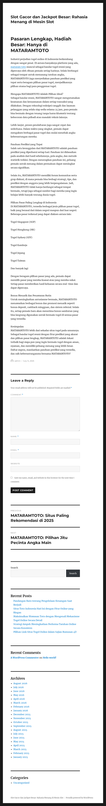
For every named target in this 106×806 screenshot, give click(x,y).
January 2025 (20, 757)
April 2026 (19, 698)
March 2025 (19, 749)
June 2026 (19, 691)
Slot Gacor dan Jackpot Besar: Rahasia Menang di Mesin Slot (49, 19)
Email (15, 450)
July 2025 (18, 733)
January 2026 (20, 710)
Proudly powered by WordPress (79, 798)
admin (17, 361)
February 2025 (21, 753)
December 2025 (22, 714)
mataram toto (18, 66)
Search (14, 567)
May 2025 (18, 741)
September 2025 (22, 726)
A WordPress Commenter (25, 657)
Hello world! (49, 657)
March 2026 (20, 702)
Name (15, 436)
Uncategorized (21, 782)
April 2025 (19, 745)
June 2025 (18, 737)
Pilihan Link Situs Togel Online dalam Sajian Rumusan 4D (44, 631)
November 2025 (22, 718)
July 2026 (18, 687)
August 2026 (20, 683)
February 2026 (21, 706)
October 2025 (20, 722)
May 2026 (18, 695)
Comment (17, 395)
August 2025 (20, 729)
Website (15, 463)
